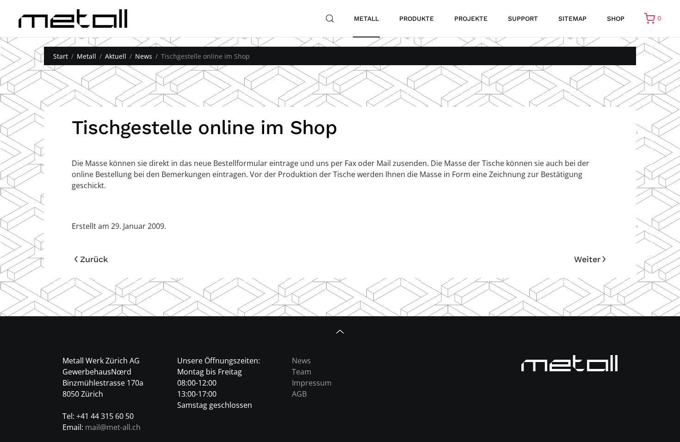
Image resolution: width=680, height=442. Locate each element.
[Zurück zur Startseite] (73, 18)
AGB (299, 394)
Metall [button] (366, 18)
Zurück (94, 259)
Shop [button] (615, 18)
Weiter (587, 259)
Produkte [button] (416, 18)
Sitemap (572, 18)
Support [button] (523, 18)
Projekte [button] (471, 18)
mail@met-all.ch (113, 427)
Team (301, 372)
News (301, 361)
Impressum (312, 383)
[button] (329, 18)
